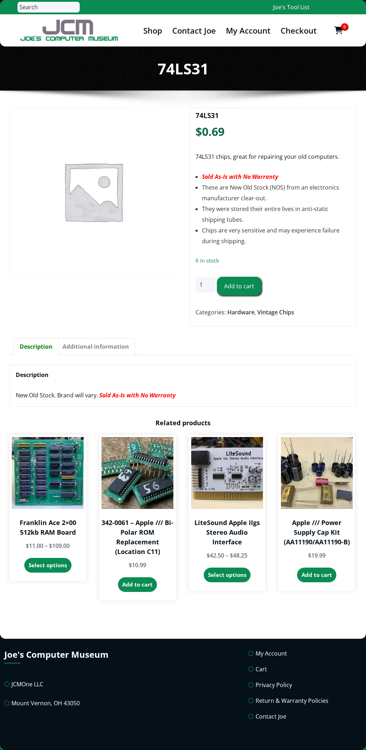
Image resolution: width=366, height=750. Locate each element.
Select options (48, 565)
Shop (152, 30)
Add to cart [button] (137, 584)
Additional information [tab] (96, 347)
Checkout (299, 30)
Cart (261, 669)
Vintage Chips (275, 312)
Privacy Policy (274, 685)
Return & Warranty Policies (292, 701)
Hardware (240, 312)
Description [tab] (36, 347)
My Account (248, 30)
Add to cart (239, 286)
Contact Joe (194, 30)
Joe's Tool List (291, 7)
